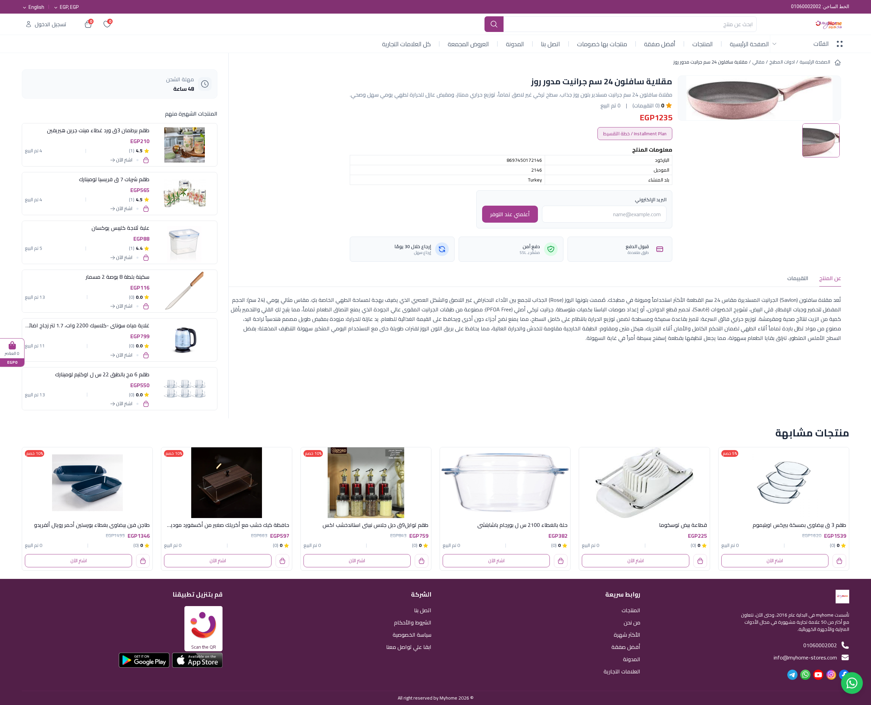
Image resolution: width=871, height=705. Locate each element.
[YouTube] (818, 675)
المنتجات (702, 44)
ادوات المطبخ (782, 61)
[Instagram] (831, 675)
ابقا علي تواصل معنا (408, 646)
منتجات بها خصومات (602, 44)
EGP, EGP (69, 7)
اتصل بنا (550, 44)
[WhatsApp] (805, 675)
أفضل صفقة (659, 44)
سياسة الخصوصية (412, 634)
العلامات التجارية (622, 670)
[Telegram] (792, 675)
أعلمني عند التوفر (510, 214)
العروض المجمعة (468, 44)
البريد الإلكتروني (651, 199)
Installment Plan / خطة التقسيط (635, 133)
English (36, 7)
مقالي (758, 61)
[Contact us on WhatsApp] (852, 686)
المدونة (515, 44)
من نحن (632, 621)
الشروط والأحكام (412, 621)
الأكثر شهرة (627, 634)
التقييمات (797, 278)
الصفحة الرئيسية (749, 44)
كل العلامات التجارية (406, 44)
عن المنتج (830, 278)
